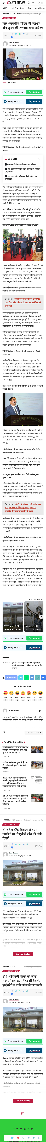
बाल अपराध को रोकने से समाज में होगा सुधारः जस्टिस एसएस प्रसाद (22, 170)
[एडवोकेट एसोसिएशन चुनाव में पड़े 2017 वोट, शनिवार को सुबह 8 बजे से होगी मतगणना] (37, 765)
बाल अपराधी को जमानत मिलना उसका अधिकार (21, 164)
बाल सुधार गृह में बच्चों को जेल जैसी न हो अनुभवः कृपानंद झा (21, 177)
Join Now (35, 92)
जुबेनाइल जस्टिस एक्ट (19, 663)
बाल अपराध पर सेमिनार (24, 665)
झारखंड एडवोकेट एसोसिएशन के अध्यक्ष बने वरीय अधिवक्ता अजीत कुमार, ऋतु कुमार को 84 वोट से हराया (15, 750)
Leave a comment (35, 733)
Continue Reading (23, 954)
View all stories (36, 599)
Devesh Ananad (14, 42)
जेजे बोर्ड (29, 663)
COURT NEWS (16, 3)
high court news (11, 824)
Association (9, 18)
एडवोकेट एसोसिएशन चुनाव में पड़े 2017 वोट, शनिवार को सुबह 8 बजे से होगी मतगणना (15, 765)
